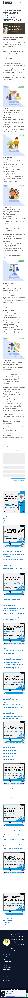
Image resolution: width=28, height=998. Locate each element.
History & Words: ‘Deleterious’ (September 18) (13, 835)
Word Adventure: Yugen (8, 759)
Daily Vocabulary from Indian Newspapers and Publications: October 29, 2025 (13, 717)
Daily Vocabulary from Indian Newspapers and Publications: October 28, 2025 (13, 708)
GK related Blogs (7, 922)
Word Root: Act (6, 887)
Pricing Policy (6, 972)
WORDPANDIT (6, 522)
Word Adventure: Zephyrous (10, 750)
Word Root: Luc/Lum (8, 881)
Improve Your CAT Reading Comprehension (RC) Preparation (13, 555)
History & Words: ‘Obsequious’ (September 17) (13, 830)
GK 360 (4, 520)
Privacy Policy (6, 969)
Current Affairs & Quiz (8, 920)
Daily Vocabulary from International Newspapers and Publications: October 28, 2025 (13, 658)
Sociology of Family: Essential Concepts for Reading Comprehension (13, 604)
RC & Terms (6, 959)
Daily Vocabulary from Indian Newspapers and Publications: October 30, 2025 (13, 703)
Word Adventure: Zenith (9, 756)
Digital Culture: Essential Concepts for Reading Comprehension (12, 600)
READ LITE (5, 518)
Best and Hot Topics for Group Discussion (13, 551)
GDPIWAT (5, 516)
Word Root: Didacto (7, 890)
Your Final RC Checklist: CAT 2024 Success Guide (13, 560)
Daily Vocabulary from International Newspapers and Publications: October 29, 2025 (13, 668)
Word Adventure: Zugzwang (10, 747)
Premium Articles (7, 925)
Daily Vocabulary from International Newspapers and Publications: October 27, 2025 (13, 663)
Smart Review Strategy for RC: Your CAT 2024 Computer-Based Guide (14, 569)
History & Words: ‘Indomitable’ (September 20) (13, 840)
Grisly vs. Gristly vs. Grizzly (9, 800)
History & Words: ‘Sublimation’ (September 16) (13, 844)
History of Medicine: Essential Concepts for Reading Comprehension (13, 614)
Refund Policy (6, 971)
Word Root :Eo (6, 883)
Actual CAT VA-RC (7, 961)
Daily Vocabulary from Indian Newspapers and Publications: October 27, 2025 (13, 712)
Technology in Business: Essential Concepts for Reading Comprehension (13, 609)
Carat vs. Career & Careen (9, 788)
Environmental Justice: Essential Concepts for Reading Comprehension (13, 618)
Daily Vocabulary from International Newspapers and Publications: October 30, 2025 (13, 654)
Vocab (4, 958)
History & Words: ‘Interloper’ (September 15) (13, 848)
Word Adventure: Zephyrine (9, 753)
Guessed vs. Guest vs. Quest (10, 794)
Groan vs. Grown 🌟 (7, 797)
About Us (5, 956)
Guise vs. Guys (6, 791)
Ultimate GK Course (7, 918)
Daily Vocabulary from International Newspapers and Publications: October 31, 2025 (13, 649)
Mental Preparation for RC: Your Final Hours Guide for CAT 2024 (13, 564)
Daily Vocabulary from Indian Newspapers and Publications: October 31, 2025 (13, 698)
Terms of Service (7, 967)
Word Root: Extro (7, 877)
